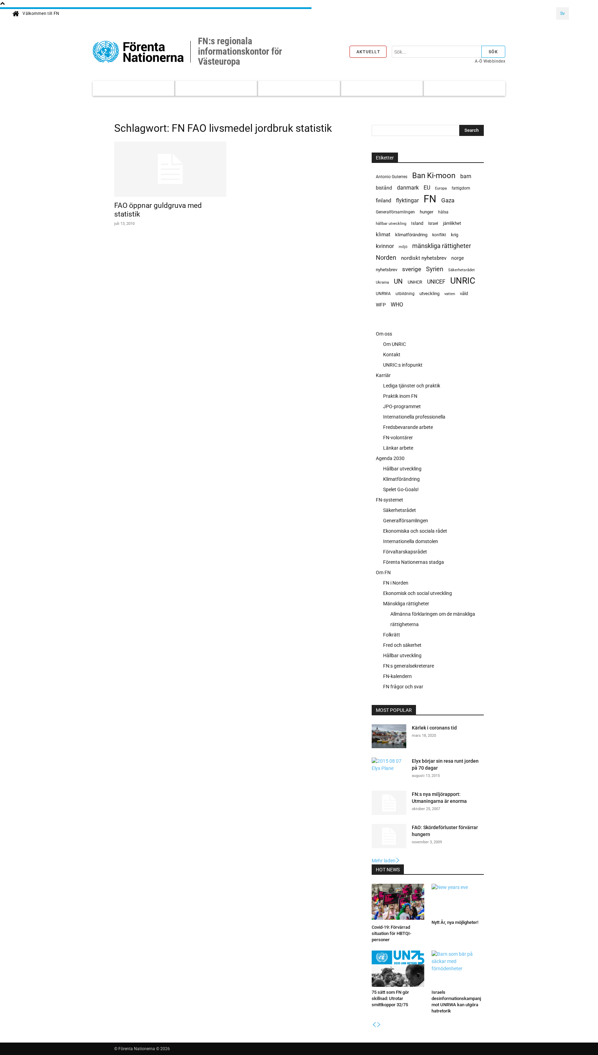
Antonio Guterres (391, 176)
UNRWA (383, 293)
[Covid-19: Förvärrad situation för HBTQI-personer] (398, 903)
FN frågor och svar (403, 686)
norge (457, 258)
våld (464, 293)
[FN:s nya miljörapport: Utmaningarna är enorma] (389, 803)
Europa (441, 188)
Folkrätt (391, 634)
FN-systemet (389, 500)
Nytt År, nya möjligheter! (455, 922)
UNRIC (462, 280)
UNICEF (436, 281)
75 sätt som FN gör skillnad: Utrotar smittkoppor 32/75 (390, 998)
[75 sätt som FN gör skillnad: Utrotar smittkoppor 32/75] (398, 969)
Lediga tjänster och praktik (411, 385)
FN (430, 199)
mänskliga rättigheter (441, 245)
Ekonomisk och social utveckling (417, 593)
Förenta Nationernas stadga (413, 562)
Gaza (447, 200)
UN (398, 281)
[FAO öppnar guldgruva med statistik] (170, 169)
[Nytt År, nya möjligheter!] (458, 900)
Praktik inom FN (400, 396)
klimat (383, 234)
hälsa (443, 212)
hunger (426, 211)
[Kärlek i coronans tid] (389, 737)
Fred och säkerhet (402, 645)
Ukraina (382, 282)
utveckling (429, 293)
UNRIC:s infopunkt (403, 365)
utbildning (405, 293)
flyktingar (407, 200)
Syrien (434, 269)
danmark (408, 187)
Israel (433, 223)
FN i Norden (395, 583)
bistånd (384, 188)
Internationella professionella (414, 417)
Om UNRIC (394, 344)
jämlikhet (452, 223)
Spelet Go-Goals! (401, 489)
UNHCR (415, 282)
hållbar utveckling (391, 223)
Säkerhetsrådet (461, 270)
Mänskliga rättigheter (406, 603)
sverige (411, 269)
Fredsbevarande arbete (408, 427)
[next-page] (379, 1025)
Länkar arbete (398, 448)
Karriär (383, 375)
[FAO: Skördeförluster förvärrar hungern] (389, 836)
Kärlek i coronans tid (434, 728)
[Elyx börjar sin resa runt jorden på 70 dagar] (389, 769)
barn (465, 176)
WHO (397, 304)
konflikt (439, 234)
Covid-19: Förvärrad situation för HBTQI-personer (391, 933)
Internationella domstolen (410, 541)
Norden (386, 257)
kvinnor (385, 246)
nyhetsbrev (386, 269)
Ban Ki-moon (433, 175)
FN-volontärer (398, 437)
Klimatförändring (401, 479)
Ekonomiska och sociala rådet (415, 531)
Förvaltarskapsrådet (405, 551)
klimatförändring (411, 234)
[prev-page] (374, 1025)
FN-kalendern (397, 676)
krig (454, 234)
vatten (449, 293)
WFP (381, 305)
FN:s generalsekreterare (408, 666)
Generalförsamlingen (395, 212)
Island (417, 223)
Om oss (384, 334)
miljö (403, 247)
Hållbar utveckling (402, 468)
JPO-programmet (402, 406)
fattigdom (461, 188)
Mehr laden (384, 860)
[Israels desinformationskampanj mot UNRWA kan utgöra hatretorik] (458, 969)
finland (383, 201)
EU (427, 187)
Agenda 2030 (390, 458)
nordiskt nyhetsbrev (423, 258)
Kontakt (391, 354)
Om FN (383, 572)
